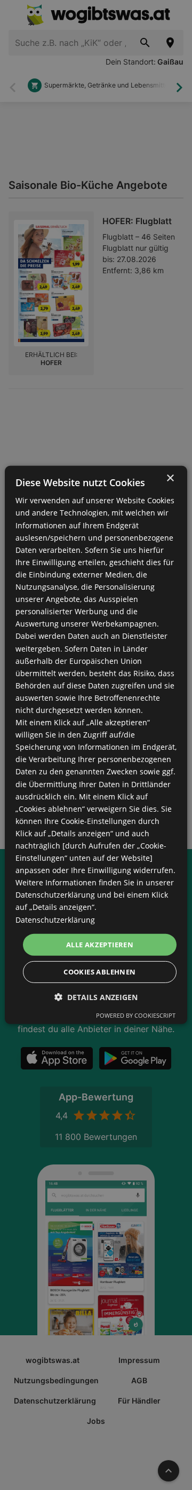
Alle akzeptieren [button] (99, 944)
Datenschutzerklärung (55, 919)
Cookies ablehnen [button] (99, 972)
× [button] (170, 478)
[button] (96, 997)
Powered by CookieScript (135, 1015)
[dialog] (96, 745)
